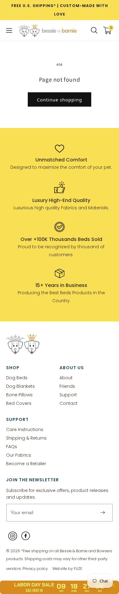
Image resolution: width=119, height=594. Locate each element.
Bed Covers (18, 403)
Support (68, 395)
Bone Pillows (19, 395)
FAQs (11, 446)
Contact (69, 403)
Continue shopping (59, 100)
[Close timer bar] (112, 585)
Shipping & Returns (26, 438)
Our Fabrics (18, 455)
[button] (9, 30)
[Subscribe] (102, 513)
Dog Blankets (20, 386)
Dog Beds (16, 377)
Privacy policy (35, 568)
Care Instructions (24, 429)
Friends (67, 386)
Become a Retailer (26, 463)
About (66, 377)
